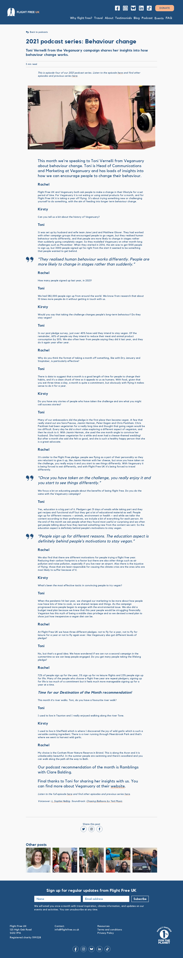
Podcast (147, 18)
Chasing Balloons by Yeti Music (104, 801)
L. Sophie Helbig (60, 801)
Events (159, 18)
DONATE (164, 8)
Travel (98, 18)
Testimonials (123, 18)
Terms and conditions (109, 929)
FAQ (169, 18)
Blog (137, 18)
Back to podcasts (39, 32)
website (118, 786)
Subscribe (140, 899)
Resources (103, 926)
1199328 (36, 937)
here (120, 73)
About (109, 18)
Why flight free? (81, 18)
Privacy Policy (105, 933)
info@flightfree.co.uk (67, 929)
